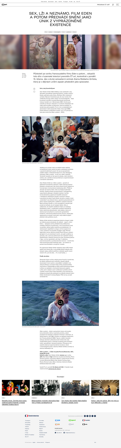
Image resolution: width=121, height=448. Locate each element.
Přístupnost (47, 442)
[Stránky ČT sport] (72, 420)
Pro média (41, 420)
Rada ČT (41, 428)
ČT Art (63, 32)
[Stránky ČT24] (57, 420)
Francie (74, 32)
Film (46, 32)
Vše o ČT (78, 1)
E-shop (26, 432)
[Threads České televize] (95, 416)
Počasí (26, 430)
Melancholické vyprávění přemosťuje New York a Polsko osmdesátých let (45, 401)
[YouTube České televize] (90, 416)
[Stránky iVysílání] (89, 420)
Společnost (68, 32)
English (34, 442)
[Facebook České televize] (87, 416)
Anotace (50, 32)
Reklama (41, 422)
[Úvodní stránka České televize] (32, 416)
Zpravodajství (51, 1)
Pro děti (70, 1)
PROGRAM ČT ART (103, 4)
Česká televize (44, 1)
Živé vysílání (27, 422)
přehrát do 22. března (54, 368)
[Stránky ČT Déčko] (57, 424)
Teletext (27, 426)
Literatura (34, 397)
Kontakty (41, 436)
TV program (65, 1)
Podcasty (27, 428)
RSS (95, 442)
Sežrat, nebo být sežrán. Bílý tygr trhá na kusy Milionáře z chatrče (105, 401)
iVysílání (60, 1)
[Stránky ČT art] (71, 424)
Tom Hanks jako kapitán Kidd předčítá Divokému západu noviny (74, 401)
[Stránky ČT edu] (89, 424)
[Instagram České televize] (85, 416)
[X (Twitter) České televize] (92, 416)
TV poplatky (27, 424)
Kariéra (40, 430)
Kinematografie (57, 32)
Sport (56, 1)
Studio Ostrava (42, 426)
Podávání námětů (43, 432)
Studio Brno (41, 424)
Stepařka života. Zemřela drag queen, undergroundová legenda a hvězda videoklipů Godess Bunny (14, 402)
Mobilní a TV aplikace (29, 434)
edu (74, 1)
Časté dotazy (42, 434)
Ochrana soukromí (40, 442)
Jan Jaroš (24, 74)
